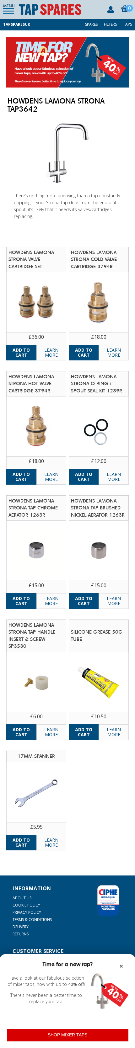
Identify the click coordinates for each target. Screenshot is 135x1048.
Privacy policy (27, 912)
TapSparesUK (16, 24)
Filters (110, 24)
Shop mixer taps (67, 1034)
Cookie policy (26, 905)
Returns (21, 934)
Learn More (51, 352)
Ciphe (108, 900)
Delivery (21, 926)
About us (22, 898)
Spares (91, 24)
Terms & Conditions (32, 919)
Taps (127, 24)
